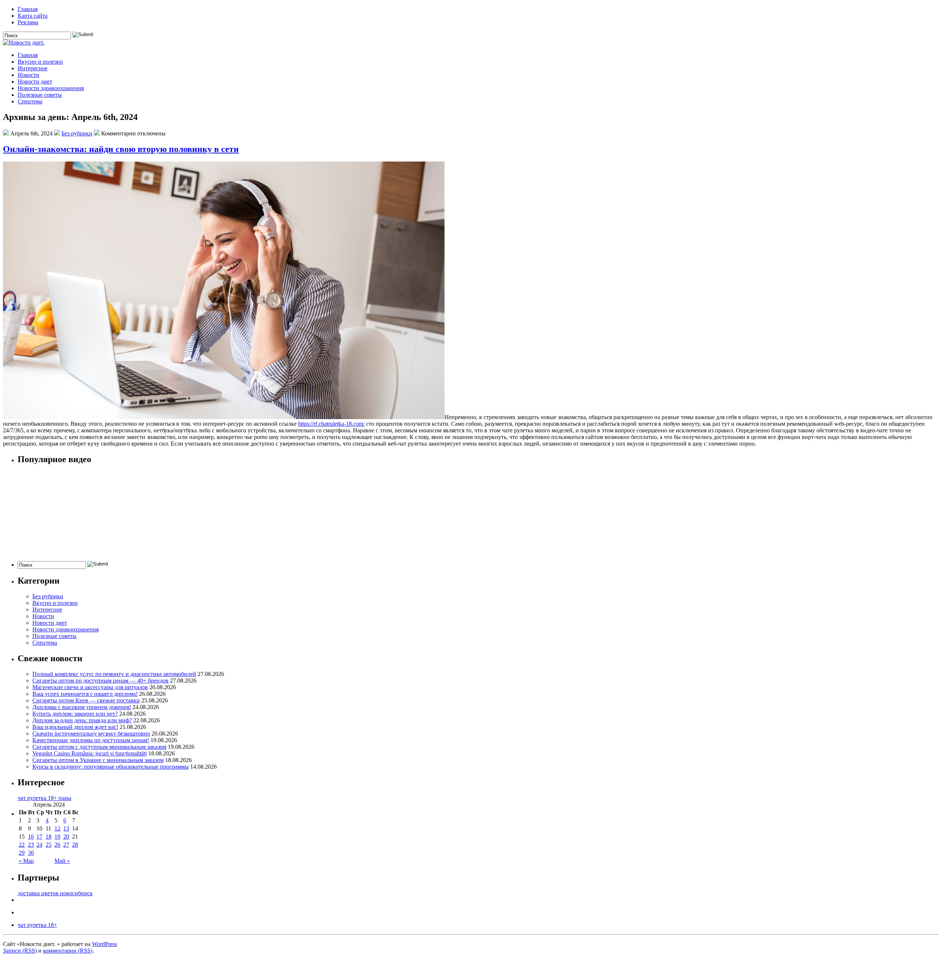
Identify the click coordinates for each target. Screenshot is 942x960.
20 (66, 836)
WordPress (104, 944)
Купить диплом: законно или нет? (75, 714)
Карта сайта (32, 16)
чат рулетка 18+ (37, 925)
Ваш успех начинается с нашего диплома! (85, 694)
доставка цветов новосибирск (55, 893)
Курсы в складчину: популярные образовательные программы (110, 767)
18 (49, 836)
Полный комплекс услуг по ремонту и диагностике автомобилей (114, 674)
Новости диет (35, 81)
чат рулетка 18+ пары (44, 798)
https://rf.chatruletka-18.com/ (331, 424)
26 (57, 845)
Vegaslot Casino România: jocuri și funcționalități (89, 753)
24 (39, 845)
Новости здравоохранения (51, 88)
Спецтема (30, 101)
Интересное (32, 68)
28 (75, 845)
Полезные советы (40, 95)
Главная (28, 9)
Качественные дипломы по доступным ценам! (90, 740)
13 (66, 828)
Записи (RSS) (20, 950)
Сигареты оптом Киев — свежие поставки (86, 700)
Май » (62, 861)
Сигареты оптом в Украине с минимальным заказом (98, 760)
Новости (28, 75)
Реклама (28, 22)
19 (57, 836)
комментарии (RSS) (67, 950)
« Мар (26, 861)
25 (49, 845)
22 (22, 845)
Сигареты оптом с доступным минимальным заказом (99, 747)
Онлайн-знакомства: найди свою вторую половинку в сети (121, 149)
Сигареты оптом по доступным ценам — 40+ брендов (100, 680)
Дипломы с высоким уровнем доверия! (81, 707)
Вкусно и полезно (40, 62)
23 (31, 845)
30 (31, 853)
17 (39, 836)
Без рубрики (76, 133)
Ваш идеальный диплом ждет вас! (75, 727)
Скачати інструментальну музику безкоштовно (91, 733)
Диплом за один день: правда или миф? (82, 720)
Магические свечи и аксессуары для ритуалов (90, 687)
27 (66, 845)
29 (22, 853)
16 (31, 836)
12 (57, 828)
